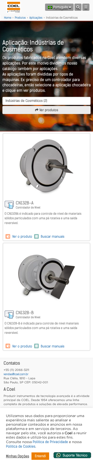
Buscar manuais (52, 236)
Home (7, 17)
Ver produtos (48, 110)
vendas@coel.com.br (16, 374)
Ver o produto (22, 236)
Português (60, 7)
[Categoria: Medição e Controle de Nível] (10, 205)
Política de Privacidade (50, 442)
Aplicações (35, 17)
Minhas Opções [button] (17, 456)
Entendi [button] (40, 456)
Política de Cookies (20, 446)
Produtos (20, 17)
